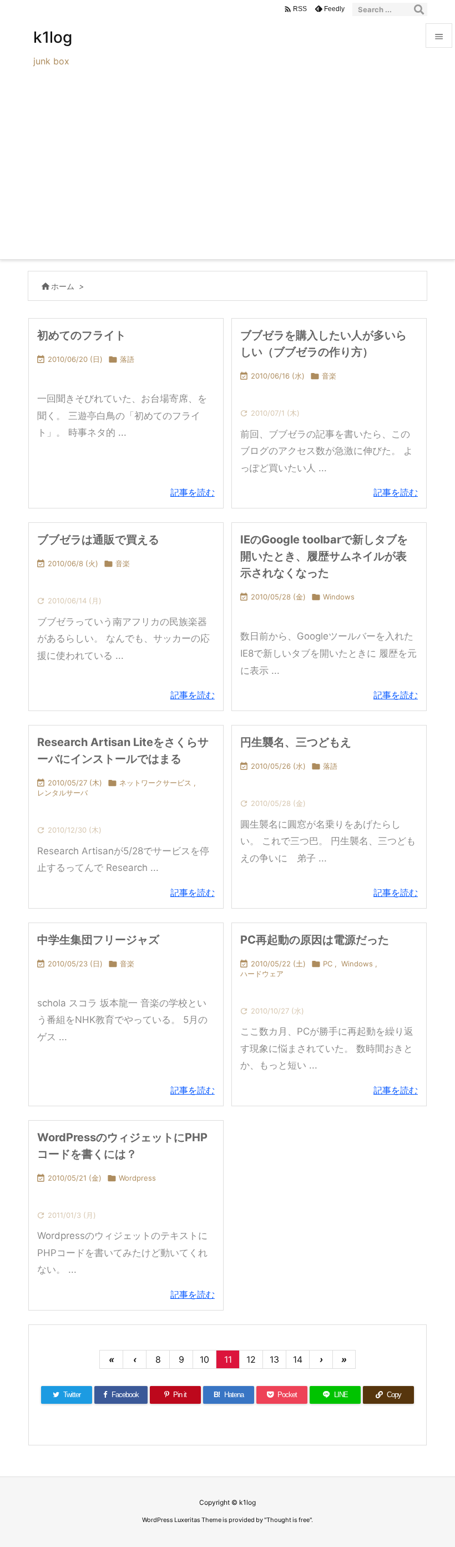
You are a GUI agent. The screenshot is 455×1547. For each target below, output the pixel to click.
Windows (339, 596)
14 (297, 1359)
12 (251, 1359)
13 (274, 1359)
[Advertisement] (227, 176)
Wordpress (137, 1177)
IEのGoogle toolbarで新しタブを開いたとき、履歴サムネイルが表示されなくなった (324, 556)
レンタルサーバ (62, 792)
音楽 (329, 375)
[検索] (419, 9)
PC (327, 963)
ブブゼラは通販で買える (98, 539)
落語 (127, 359)
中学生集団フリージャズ (98, 939)
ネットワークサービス (155, 782)
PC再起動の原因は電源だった (314, 939)
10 (204, 1359)
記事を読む (192, 492)
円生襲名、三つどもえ (295, 742)
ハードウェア (262, 973)
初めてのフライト (81, 335)
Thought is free (288, 1520)
